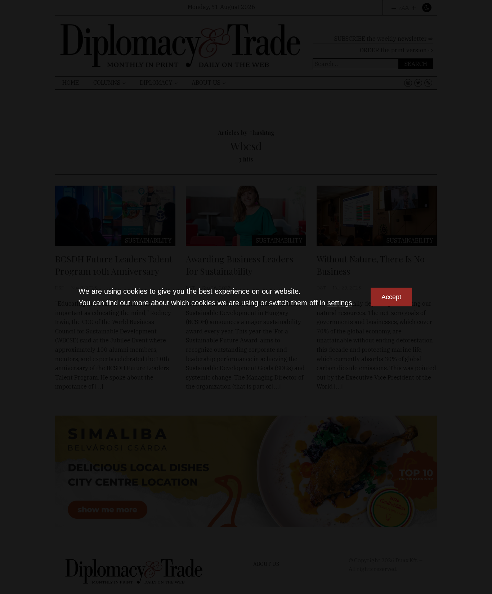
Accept (391, 297)
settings (339, 303)
